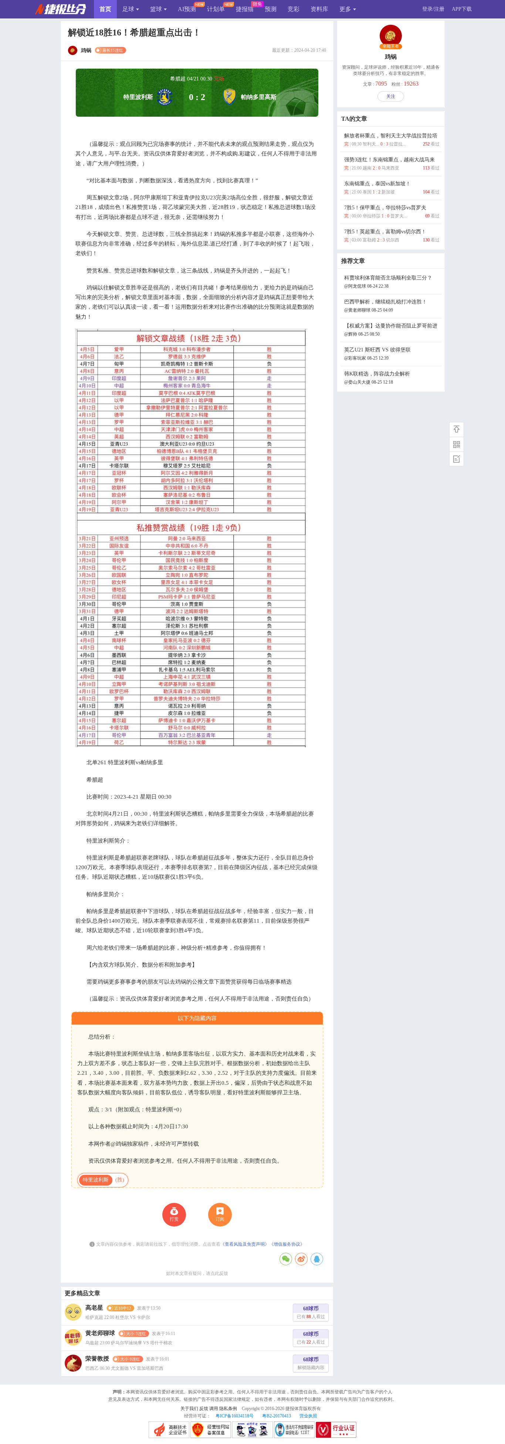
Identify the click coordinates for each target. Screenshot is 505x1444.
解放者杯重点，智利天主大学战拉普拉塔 (392, 140)
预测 (271, 9)
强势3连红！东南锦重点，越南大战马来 (392, 164)
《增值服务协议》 (287, 1244)
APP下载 (462, 9)
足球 (128, 9)
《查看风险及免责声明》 (244, 1244)
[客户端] (456, 444)
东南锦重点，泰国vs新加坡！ (392, 188)
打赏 (174, 1219)
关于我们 (189, 1408)
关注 (390, 96)
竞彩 (293, 9)
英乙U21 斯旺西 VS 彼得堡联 (377, 354)
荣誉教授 (97, 1358)
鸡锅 (391, 57)
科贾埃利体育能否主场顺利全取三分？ (388, 282)
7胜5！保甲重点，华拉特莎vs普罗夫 (392, 212)
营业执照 (308, 1416)
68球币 (311, 1312)
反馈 (203, 1408)
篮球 (156, 9)
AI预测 (187, 9)
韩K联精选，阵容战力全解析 (377, 378)
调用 (213, 1408)
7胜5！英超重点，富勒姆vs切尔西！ (392, 236)
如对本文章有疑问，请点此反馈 (197, 1273)
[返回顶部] (456, 429)
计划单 (216, 9)
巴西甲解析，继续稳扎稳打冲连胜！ (385, 306)
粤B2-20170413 (276, 1416)
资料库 (319, 9)
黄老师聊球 (100, 1333)
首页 (105, 9)
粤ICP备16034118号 (235, 1416)
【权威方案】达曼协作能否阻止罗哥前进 (390, 330)
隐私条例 (228, 1408)
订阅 (220, 1219)
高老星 (94, 1307)
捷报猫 (245, 9)
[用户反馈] (456, 459)
